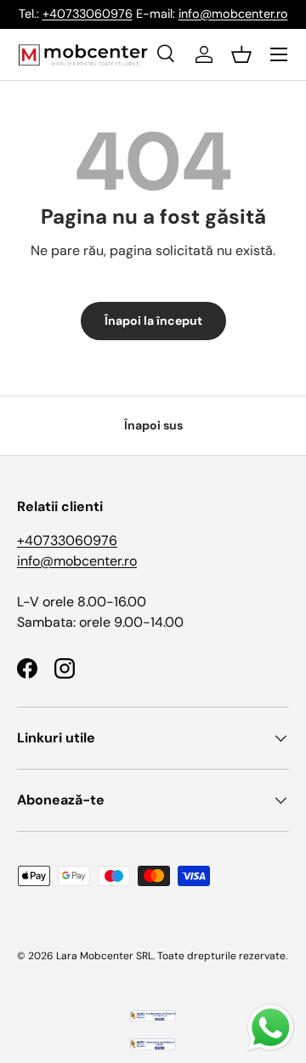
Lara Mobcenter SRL (104, 956)
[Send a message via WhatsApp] (271, 1027)
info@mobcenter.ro (233, 13)
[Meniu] (279, 54)
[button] (241, 54)
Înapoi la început (153, 320)
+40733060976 (87, 13)
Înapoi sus (153, 425)
